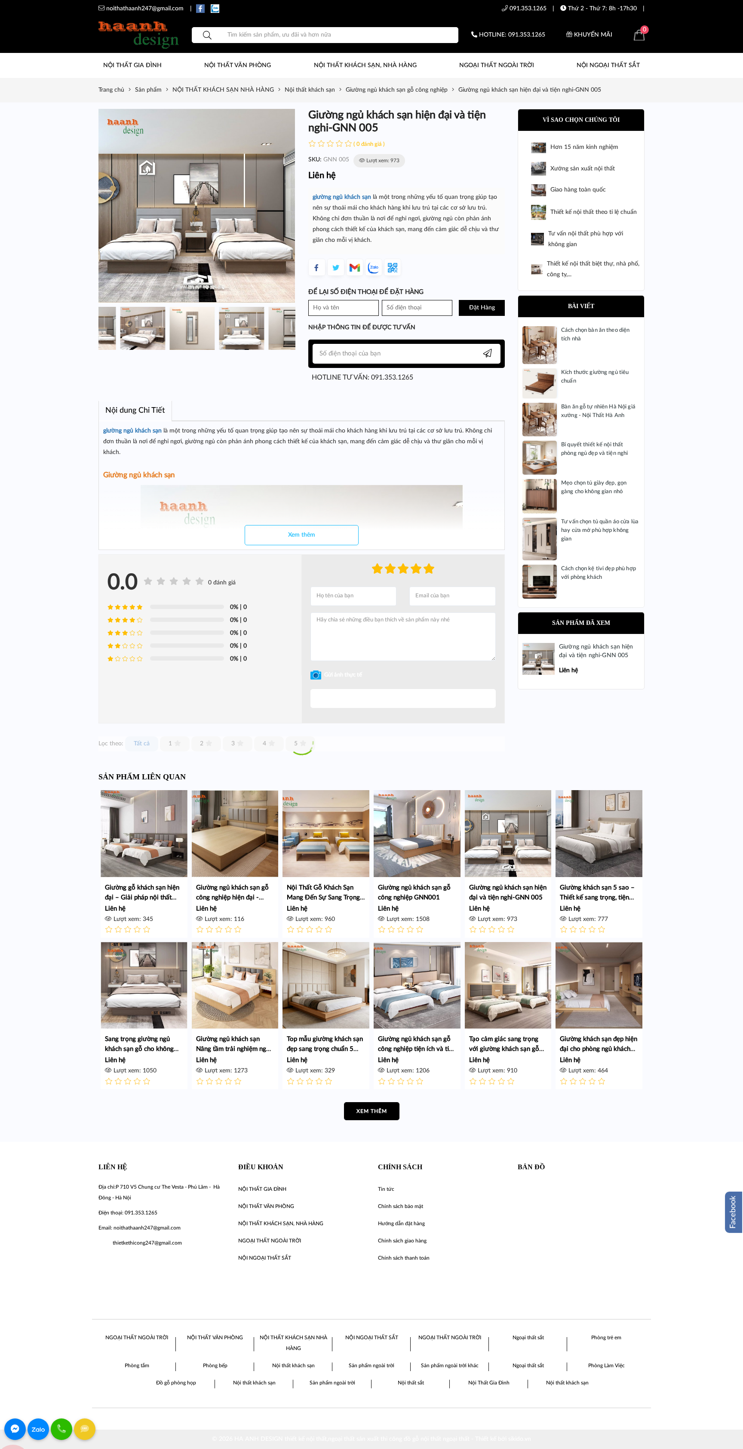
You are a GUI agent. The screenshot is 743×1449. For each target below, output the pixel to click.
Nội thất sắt (411, 1382)
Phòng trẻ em (606, 1337)
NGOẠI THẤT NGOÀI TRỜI (496, 65)
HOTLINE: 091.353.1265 (511, 35)
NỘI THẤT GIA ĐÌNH (132, 65)
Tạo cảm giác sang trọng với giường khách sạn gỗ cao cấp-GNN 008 (504, 1049)
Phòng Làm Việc (606, 1365)
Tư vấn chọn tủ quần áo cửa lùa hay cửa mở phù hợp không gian (600, 530)
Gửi (403, 698)
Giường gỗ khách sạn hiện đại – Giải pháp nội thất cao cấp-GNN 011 (142, 897)
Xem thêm (301, 535)
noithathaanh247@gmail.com (147, 1227)
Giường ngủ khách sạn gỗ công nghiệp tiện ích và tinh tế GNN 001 (417, 1049)
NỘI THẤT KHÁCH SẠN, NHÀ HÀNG (365, 65)
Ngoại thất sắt (528, 1337)
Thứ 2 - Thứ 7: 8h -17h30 (601, 9)
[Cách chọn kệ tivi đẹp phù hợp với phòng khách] (539, 581)
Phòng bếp (215, 1365)
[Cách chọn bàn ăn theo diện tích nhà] (539, 345)
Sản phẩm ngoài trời (371, 1365)
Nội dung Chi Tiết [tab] (135, 410)
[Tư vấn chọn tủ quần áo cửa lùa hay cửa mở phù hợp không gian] (539, 539)
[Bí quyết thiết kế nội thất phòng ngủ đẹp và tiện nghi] (539, 457)
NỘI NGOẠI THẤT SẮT (608, 65)
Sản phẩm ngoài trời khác (450, 1365)
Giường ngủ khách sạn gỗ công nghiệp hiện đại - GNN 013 (232, 897)
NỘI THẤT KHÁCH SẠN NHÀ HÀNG (293, 1343)
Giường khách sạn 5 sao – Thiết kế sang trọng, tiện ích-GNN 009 (597, 897)
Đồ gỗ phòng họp (176, 1382)
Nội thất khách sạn (293, 1365)
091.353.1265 (527, 9)
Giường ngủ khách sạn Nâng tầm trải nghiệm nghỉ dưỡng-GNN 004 (233, 1049)
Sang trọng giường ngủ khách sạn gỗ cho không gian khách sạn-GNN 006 (141, 1049)
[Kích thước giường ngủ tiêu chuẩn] (539, 383)
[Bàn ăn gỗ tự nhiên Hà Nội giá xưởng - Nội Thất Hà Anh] (539, 420)
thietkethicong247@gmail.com (147, 1242)
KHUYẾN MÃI (592, 35)
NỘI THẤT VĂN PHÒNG (237, 65)
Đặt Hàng (482, 308)
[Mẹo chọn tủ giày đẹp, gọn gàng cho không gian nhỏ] (539, 496)
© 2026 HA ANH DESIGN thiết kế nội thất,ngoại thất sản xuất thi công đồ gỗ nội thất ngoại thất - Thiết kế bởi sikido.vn (371, 1439)
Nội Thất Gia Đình (489, 1382)
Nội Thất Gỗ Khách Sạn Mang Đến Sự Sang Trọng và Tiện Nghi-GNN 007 (323, 897)
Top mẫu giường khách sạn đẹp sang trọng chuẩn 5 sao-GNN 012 (325, 1049)
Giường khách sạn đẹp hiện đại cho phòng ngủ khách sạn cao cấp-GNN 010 (598, 1049)
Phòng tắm (137, 1365)
